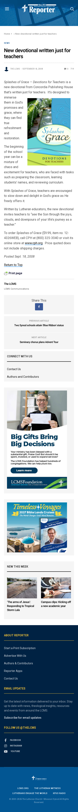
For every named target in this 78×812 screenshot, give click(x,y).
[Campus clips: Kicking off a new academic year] (56, 587)
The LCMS (15, 69)
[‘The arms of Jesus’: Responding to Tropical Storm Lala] (22, 587)
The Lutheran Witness (47, 788)
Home (7, 34)
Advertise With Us (15, 655)
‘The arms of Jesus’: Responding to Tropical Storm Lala (20, 606)
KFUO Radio (59, 793)
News (7, 43)
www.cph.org (34, 243)
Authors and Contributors (23, 376)
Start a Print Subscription (20, 648)
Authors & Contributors (18, 663)
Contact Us (14, 369)
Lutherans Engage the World (29, 793)
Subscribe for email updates (22, 717)
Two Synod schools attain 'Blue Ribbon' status (39, 325)
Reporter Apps (13, 671)
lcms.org (23, 788)
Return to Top (13, 265)
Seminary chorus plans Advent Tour (39, 342)
